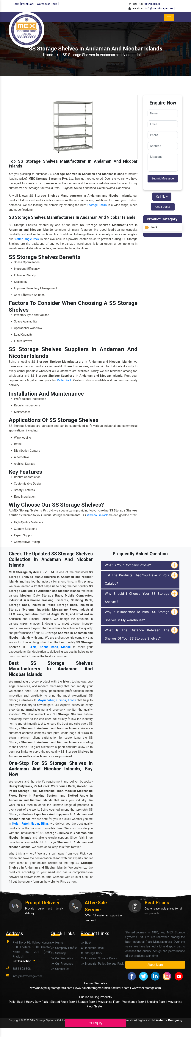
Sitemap (60, 953)
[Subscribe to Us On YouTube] (178, 976)
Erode (72, 700)
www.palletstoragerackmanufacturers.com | (103, 988)
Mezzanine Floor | (109, 1002)
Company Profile (65, 948)
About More (155, 965)
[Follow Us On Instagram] (167, 976)
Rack (16, 3)
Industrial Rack (94, 948)
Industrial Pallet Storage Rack (104, 963)
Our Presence (63, 963)
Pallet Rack (27, 3)
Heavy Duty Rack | (38, 1002)
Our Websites (63, 958)
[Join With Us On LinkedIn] (155, 976)
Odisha (61, 700)
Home (48, 55)
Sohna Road (49, 647)
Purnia (32, 647)
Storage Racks (97, 205)
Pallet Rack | (17, 1002)
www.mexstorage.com (146, 988)
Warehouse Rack (47, 3)
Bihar (44, 823)
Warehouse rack (97, 515)
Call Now (162, 196)
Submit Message (162, 178)
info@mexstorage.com (159, 8)
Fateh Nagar (30, 823)
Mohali (66, 647)
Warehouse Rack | (134, 1002)
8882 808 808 (152, 3)
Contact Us (61, 969)
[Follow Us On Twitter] (143, 976)
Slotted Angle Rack (26, 239)
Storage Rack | (87, 1002)
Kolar (16, 823)
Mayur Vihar (45, 700)
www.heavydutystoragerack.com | (52, 988)
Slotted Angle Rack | (63, 1002)
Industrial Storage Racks (100, 958)
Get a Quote (162, 206)
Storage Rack (93, 953)
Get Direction (22, 961)
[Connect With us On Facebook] (131, 976)
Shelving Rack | (157, 1002)
